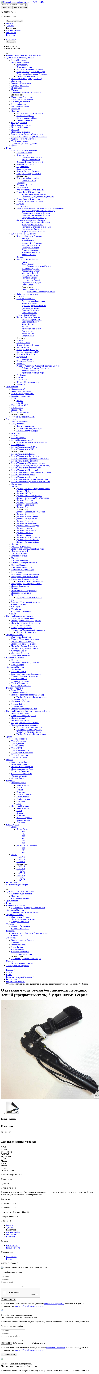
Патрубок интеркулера (21, 125)
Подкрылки (21, 356)
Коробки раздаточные (21, 396)
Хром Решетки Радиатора (33, 373)
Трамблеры (16, 609)
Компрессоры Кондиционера (29, 729)
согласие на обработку (54, 1304)
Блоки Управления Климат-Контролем (28, 463)
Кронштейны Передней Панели (36, 213)
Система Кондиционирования (24, 725)
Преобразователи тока (21, 593)
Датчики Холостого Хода (27, 542)
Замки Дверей (28, 264)
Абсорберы (16, 669)
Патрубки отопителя (20, 720)
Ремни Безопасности (31, 160)
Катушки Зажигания (20, 560)
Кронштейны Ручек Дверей (34, 194)
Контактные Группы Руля (22, 570)
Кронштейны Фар (19, 762)
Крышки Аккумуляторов (27, 431)
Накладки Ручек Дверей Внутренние (38, 197)
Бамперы (26, 238)
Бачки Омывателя (24, 153)
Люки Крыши (22, 347)
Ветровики (21, 257)
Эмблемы (20, 384)
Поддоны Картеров (19, 127)
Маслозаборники (18, 104)
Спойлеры (21, 375)
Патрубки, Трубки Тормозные (24, 646)
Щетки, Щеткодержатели (27, 382)
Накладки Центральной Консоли (36, 227)
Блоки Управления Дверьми (23, 454)
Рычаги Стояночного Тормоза (29, 201)
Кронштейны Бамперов (32, 243)
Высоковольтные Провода (22, 940)
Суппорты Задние (19, 651)
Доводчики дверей (19, 551)
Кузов (8, 148)
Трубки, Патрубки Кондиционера (31, 734)
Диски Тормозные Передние (23, 644)
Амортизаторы (23, 785)
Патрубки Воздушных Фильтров (30, 72)
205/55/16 (20, 873)
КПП (13, 398)
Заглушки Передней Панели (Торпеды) (39, 211)
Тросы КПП (16, 748)
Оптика (9, 760)
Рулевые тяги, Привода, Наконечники (28, 908)
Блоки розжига (17, 444)
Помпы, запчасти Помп (26, 118)
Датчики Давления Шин (27, 502)
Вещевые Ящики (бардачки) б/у (30, 162)
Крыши (19, 340)
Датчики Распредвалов (26, 523)
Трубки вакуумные (19, 141)
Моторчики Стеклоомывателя (24, 577)
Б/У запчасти (12, 1245)
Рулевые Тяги (17, 706)
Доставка (10, 26)
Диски (14, 827)
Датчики (15, 486)
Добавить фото (38, 1343)
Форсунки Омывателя (21, 611)
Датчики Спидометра (25, 528)
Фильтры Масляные (20, 928)
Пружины (20, 792)
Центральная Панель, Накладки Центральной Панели (40, 208)
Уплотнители (22, 206)
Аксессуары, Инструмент (17, 965)
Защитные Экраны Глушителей (25, 662)
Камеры (14, 558)
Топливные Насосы (20, 681)
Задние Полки (22, 167)
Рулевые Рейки (18, 704)
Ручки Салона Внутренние (28, 199)
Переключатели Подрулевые (23, 590)
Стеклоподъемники (30, 289)
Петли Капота (28, 331)
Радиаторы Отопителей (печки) (25, 722)
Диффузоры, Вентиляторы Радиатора (27, 549)
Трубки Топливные (19, 683)
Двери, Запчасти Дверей (27, 259)
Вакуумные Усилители (21, 637)
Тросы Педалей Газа (20, 750)
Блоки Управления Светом (23, 475)
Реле (13, 600)
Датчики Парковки (24, 521)
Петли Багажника (29, 312)
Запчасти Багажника (25, 299)
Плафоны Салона (19, 764)
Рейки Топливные (19, 678)
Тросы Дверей (17, 743)
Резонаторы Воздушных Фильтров (31, 74)
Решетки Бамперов (30, 250)
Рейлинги (20, 363)
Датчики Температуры (26, 530)
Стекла (19, 377)
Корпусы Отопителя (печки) (23, 716)
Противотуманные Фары (22, 769)
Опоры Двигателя (19, 122)
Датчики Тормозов (24, 533)
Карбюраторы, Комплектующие (25, 912)
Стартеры (15, 607)
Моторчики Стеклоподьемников (41, 292)
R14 (23, 831)
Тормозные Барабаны (20, 655)
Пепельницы (22, 187)
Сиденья (20, 204)
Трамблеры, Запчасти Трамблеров (26, 959)
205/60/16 (20, 875)
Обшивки (20, 183)
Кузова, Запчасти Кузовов (27, 345)
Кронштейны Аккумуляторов (29, 428)
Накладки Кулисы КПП (32, 224)
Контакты (10, 35)
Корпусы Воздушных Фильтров (30, 69)
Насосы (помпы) (18, 718)
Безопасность (22, 155)
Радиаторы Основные (21, 625)
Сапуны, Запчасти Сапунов (23, 139)
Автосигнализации (19, 421)
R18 (23, 841)
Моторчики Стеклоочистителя (24, 579)
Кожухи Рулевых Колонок (28, 171)
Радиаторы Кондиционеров (28, 732)
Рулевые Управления (15, 905)
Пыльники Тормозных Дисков (24, 648)
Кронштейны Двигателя (22, 99)
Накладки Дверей (29, 278)
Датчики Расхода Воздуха (27, 526)
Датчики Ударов (23, 535)
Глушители (16, 660)
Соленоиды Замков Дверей (39, 266)
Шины (14, 855)
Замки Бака (21, 296)
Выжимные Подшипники (22, 394)
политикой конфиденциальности (29, 1306)
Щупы (14, 146)
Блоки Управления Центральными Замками (30, 482)
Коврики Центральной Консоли (36, 222)
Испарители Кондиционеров (29, 727)
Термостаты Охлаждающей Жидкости (28, 630)
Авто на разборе (13, 30)
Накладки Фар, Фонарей (27, 350)
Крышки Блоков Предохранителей (31, 442)
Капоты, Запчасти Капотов (28, 317)
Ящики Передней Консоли (33, 231)
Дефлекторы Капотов (31, 322)
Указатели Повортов (20, 771)
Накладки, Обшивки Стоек (28, 178)
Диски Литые (22, 829)
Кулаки (19, 790)
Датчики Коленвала (25, 514)
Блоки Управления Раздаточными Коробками (31, 472)
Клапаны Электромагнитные (24, 563)
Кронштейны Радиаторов (22, 618)
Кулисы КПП (17, 407)
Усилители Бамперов (31, 252)
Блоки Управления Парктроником (26, 468)
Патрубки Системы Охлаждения (25, 623)
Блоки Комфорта (18, 438)
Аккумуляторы (17, 424)
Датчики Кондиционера (27, 516)
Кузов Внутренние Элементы (24, 150)
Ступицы (20, 801)
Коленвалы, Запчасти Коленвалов (26, 92)
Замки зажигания (24, 954)
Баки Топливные (18, 672)
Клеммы (15, 942)
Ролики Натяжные (24, 120)
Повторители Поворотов (22, 767)
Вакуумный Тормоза (20, 917)
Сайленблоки (17, 935)
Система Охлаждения (20, 898)
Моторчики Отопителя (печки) (25, 574)
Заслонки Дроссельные (21, 83)
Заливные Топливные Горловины (26, 674)
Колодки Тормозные (20, 921)
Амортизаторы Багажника (33, 301)
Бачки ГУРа (16, 690)
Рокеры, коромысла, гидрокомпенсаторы (29, 136)
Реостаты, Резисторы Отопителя (25, 602)
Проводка (15, 595)
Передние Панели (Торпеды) (34, 217)
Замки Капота (28, 324)
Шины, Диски (12, 824)
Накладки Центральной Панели (36, 215)
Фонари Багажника (19, 776)
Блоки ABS (16, 435)
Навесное (15, 111)
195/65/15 (20, 871)
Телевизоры (21, 380)
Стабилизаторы (23, 799)
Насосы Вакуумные (25, 116)
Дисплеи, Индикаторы (21, 546)
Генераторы (16, 484)
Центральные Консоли (32, 229)
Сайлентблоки (22, 797)
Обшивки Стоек (29, 180)
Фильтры (10, 924)
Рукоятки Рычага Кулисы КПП (30, 190)
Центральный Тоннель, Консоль (30, 220)
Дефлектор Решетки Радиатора (35, 368)
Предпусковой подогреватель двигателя (24, 55)
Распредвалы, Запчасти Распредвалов (27, 134)
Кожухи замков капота (32, 329)
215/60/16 (20, 878)
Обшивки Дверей (24, 185)
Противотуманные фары (22, 963)
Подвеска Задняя (18, 783)
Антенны (15, 433)
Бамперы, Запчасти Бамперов (29, 236)
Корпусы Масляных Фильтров (29, 113)
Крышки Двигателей (20, 102)
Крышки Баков (23, 343)
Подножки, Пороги (25, 361)
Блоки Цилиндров (19, 60)
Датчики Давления (24, 500)
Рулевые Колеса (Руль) (21, 702)
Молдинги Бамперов (31, 245)
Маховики (15, 109)
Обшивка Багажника (31, 310)
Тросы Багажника (19, 739)
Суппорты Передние (20, 653)
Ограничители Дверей (32, 282)
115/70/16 (20, 857)
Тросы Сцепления (19, 757)
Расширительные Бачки (21, 628)
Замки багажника (29, 303)
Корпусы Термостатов (26, 632)
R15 (23, 834)
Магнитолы (16, 572)
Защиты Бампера (29, 241)
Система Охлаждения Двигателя (20, 616)
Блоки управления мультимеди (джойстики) (30, 465)
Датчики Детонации (25, 505)
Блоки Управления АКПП (22, 449)
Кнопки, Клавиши (19, 565)
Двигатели (16, 81)
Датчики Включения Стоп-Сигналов (32, 498)
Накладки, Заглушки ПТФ (28, 352)
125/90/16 (20, 859)
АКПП (19, 400)
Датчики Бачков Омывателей (29, 495)
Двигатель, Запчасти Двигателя (20, 891)
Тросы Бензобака (18, 741)
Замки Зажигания (19, 553)
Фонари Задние (18, 778)
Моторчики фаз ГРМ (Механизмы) (26, 583)
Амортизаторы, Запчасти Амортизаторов (29, 933)
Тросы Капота (17, 746)
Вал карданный (18, 389)
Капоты (25, 326)
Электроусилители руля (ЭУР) (24, 709)
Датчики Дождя (23, 507)
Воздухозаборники (24, 67)
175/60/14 (20, 866)
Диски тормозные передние (23, 919)
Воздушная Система (20, 62)
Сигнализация (17, 949)
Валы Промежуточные (21, 391)
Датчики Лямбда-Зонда (26, 519)
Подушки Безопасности (32, 157)
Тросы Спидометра (19, 755)
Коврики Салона (23, 169)
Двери (24, 261)
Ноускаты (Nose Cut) (25, 354)
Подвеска (10, 780)
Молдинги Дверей (30, 273)
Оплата (9, 23)
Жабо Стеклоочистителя (27, 294)
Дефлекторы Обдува (25, 164)
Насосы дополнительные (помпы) (26, 621)
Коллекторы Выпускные (22, 97)
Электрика (11, 419)
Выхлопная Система (15, 658)
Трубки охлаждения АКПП (23, 417)
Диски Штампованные (26, 845)
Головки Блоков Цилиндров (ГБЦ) (26, 78)
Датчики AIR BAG (24, 493)
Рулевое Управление (15, 688)
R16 (23, 836)
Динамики (16, 544)
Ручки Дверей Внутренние (28, 192)
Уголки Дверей (33, 280)
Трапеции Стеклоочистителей (29, 581)
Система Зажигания (20, 952)
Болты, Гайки (12, 882)
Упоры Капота (28, 336)
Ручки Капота (28, 333)
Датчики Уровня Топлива (27, 539)
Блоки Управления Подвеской (24, 470)
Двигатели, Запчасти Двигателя (20, 58)
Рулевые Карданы (19, 699)
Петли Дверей (28, 285)
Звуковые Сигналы (19, 556)
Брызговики (27, 359)
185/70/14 (20, 868)
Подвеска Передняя (20, 806)
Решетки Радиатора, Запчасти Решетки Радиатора (38, 366)
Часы (13, 614)
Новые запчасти (13, 1248)
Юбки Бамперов (29, 255)
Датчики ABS (22, 491)
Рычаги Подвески (24, 794)
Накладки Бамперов (30, 248)
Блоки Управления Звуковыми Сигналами (30, 458)
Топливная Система (15, 667)
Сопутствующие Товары (17, 885)
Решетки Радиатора (30, 370)
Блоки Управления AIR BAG (24, 447)
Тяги (18, 804)
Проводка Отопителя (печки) (29, 597)
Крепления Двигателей (21, 894)
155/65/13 (20, 861)
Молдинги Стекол (30, 275)
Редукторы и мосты (20, 412)
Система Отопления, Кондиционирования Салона (28, 711)
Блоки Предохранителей (22, 440)
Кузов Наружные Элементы (23, 234)
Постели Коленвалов (20, 132)
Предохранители (18, 945)
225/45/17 (20, 880)
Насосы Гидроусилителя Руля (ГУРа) (27, 695)
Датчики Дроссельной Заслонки (30, 512)
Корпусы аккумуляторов (27, 426)
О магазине (11, 33)
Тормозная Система (14, 634)
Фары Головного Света (21, 773)
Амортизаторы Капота (32, 319)
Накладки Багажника (31, 308)
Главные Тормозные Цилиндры (25, 639)
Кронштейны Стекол (31, 271)
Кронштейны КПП (19, 405)
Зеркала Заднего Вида (26, 315)
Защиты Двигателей (20, 85)
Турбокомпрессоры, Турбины (24, 143)
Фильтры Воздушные (20, 926)
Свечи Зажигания (19, 604)
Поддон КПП (17, 410)
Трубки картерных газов (27, 76)
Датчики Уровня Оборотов (28, 537)
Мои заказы (11, 1256)
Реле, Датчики (17, 947)
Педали (14, 588)
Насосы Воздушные (20, 586)
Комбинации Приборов (21, 567)
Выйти (9, 1259)
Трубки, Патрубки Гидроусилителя (31, 697)
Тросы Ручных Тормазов (22, 753)
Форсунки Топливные (21, 685)
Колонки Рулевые (19, 692)
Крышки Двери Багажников (34, 306)
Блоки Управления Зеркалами (24, 461)
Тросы (9, 736)
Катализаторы (17, 665)
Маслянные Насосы (20, 106)
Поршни (15, 129)
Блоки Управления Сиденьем (24, 477)
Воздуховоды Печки (20, 713)
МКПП (19, 403)
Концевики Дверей (30, 268)
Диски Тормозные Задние (22, 641)
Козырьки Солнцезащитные (28, 173)
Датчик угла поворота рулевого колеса (33, 489)
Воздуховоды (22, 65)
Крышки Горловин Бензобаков (24, 676)
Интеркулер (16, 88)
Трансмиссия (12, 387)
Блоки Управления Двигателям (25, 456)
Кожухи (14, 90)
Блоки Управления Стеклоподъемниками (29, 479)
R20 (23, 843)
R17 (23, 838)
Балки (19, 787)
